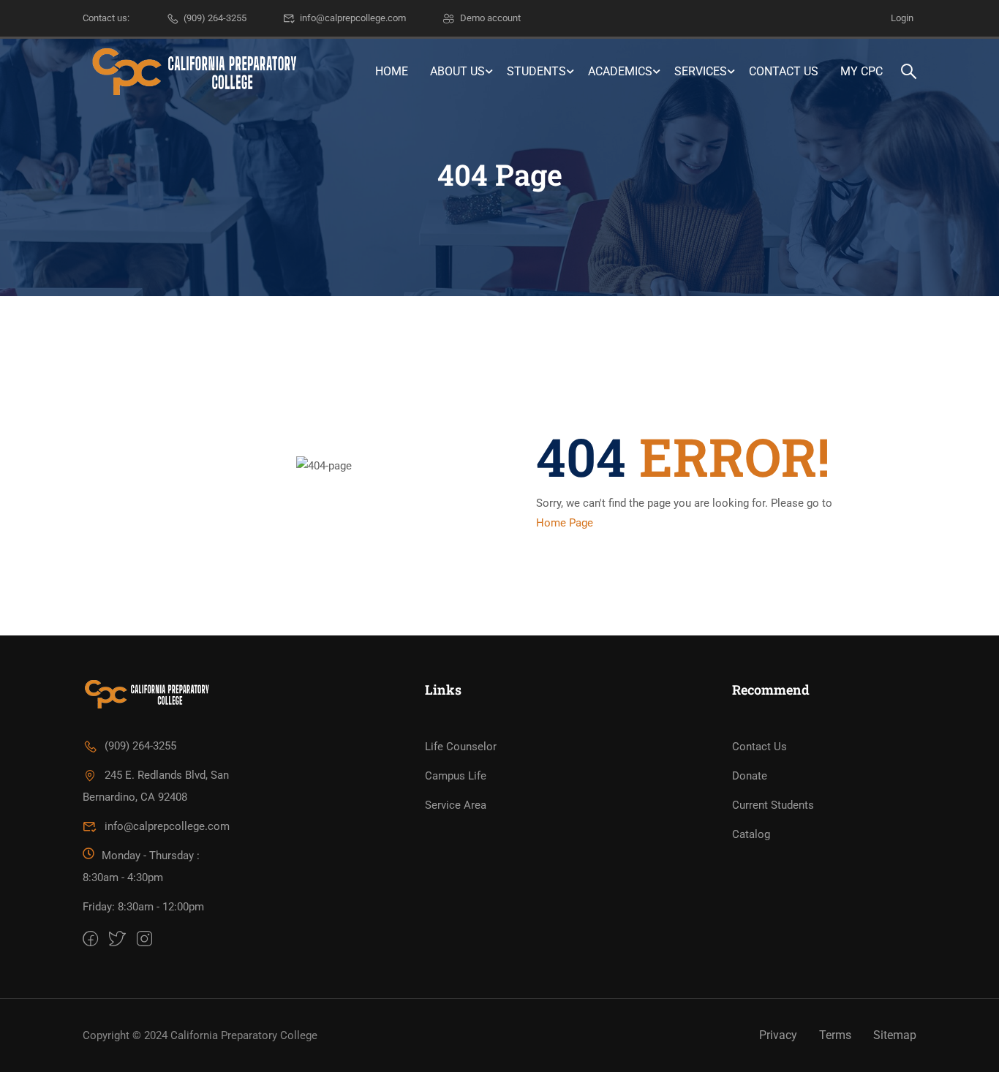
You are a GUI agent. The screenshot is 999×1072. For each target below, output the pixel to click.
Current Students (773, 805)
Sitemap (894, 1035)
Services (700, 71)
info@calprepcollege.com (353, 17)
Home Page (564, 522)
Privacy (778, 1035)
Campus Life (455, 775)
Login (902, 17)
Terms (835, 1035)
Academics (620, 71)
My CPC (861, 71)
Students (536, 71)
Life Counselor (461, 746)
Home (391, 71)
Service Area (455, 805)
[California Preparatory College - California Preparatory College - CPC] (192, 71)
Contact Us (783, 71)
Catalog (751, 834)
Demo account (490, 17)
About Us (457, 71)
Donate (749, 775)
